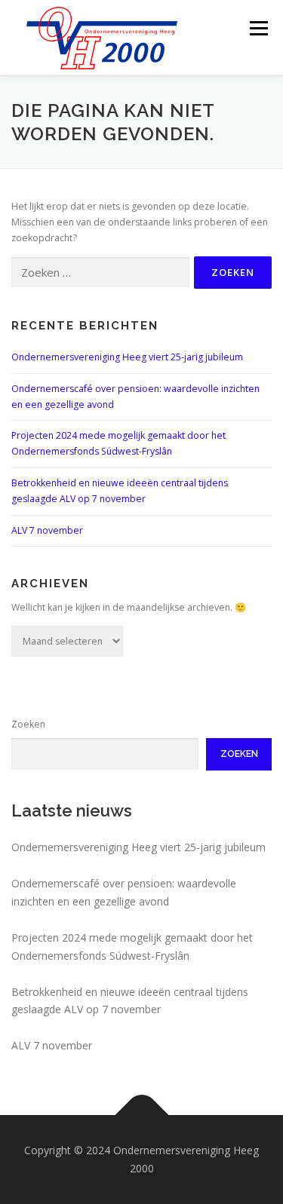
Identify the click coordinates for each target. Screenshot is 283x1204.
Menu (257, 28)
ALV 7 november (47, 530)
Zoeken (28, 724)
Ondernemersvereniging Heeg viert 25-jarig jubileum (127, 357)
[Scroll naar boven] (141, 1115)
